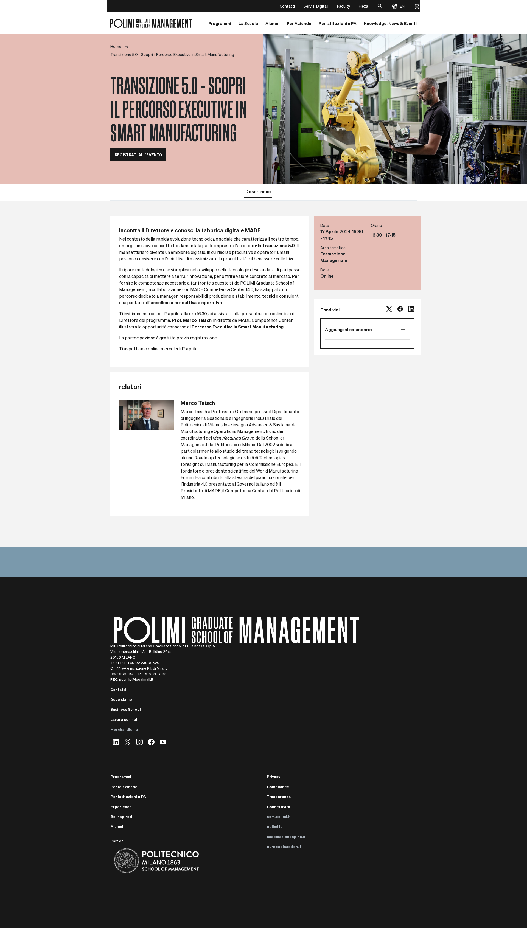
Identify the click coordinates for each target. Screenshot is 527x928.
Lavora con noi (123, 719)
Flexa (363, 6)
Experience (121, 806)
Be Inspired (121, 816)
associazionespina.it (286, 836)
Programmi (121, 776)
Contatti (287, 6)
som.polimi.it (279, 816)
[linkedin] (411, 310)
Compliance (278, 786)
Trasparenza (279, 796)
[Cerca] (380, 6)
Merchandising (124, 729)
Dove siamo (121, 699)
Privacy (273, 776)
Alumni (117, 826)
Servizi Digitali (316, 6)
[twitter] (389, 310)
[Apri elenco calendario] (403, 329)
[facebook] (400, 310)
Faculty (343, 6)
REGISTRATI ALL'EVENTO (138, 154)
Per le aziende (124, 786)
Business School (125, 709)
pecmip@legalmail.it (136, 679)
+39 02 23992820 (143, 662)
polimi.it (274, 826)
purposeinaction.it (284, 846)
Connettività (278, 806)
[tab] (282, 191)
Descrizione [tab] (258, 191)
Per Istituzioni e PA (128, 796)
